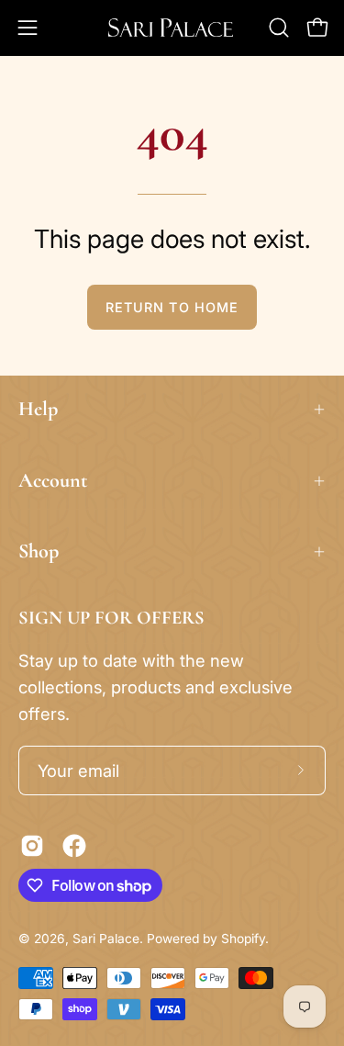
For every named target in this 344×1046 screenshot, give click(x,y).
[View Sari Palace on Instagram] (32, 846)
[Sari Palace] (172, 27)
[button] (279, 27)
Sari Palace (105, 938)
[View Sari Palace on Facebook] (74, 846)
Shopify (243, 938)
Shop (38, 551)
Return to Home (172, 307)
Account (52, 480)
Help (38, 409)
